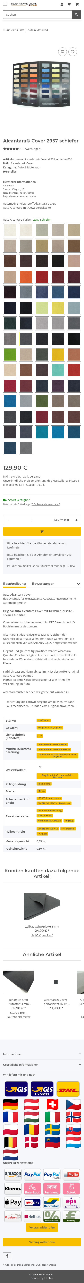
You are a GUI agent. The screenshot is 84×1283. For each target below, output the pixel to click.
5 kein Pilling (44, 783)
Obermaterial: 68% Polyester (52, 744)
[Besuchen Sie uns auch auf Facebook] (7, 1256)
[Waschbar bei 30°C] (40, 766)
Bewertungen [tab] (43, 584)
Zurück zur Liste (15, 30)
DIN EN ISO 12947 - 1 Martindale (54, 803)
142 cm (41, 791)
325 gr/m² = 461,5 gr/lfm (50, 727)
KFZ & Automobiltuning (50, 810)
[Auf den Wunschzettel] (72, 51)
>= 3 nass (42, 833)
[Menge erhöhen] (76, 520)
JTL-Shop (48, 1278)
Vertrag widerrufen (42, 1227)
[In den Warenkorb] (6, 42)
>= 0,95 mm (43, 720)
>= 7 (40, 736)
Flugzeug (68, 820)
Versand (35, 476)
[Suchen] (76, 14)
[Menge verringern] (7, 520)
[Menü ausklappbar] (5, 2)
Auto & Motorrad (28, 167)
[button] (61, 4)
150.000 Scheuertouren (49, 798)
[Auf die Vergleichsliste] (62, 51)
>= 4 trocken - (68, 828)
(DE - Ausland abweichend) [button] (45, 504)
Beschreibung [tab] (14, 584)
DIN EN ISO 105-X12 (48, 828)
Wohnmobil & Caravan (49, 820)
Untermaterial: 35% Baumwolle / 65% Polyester (57, 755)
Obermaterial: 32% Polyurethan (54, 749)
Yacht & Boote (45, 815)
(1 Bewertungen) (30, 149)
